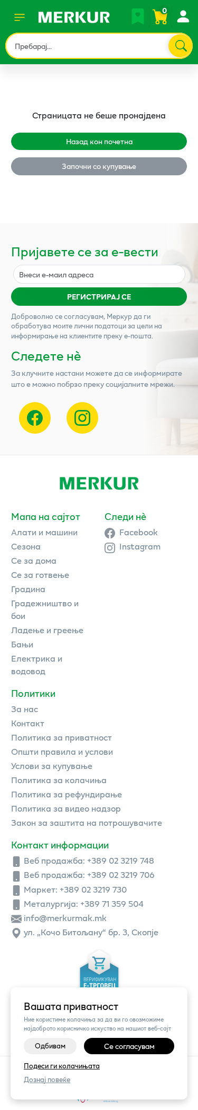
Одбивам (50, 1046)
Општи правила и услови (62, 751)
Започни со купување (99, 166)
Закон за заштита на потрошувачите (86, 822)
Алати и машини (44, 531)
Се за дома (33, 560)
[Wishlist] (138, 16)
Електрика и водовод (36, 664)
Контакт (27, 722)
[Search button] (180, 45)
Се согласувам (129, 1046)
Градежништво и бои (45, 609)
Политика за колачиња (59, 779)
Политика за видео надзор (66, 808)
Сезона (26, 546)
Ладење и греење (47, 629)
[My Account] (183, 16)
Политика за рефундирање (66, 794)
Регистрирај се (99, 296)
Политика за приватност (61, 737)
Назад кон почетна (99, 141)
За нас (24, 708)
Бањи (22, 644)
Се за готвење (40, 574)
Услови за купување (51, 765)
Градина (28, 588)
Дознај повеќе (47, 1080)
